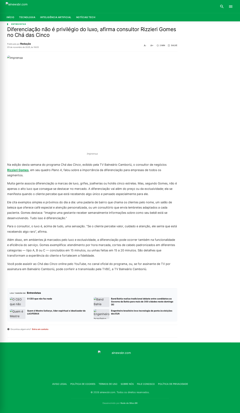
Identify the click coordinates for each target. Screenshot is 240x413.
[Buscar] (221, 6)
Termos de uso (108, 384)
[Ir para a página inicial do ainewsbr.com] (26, 6)
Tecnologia (27, 17)
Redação (25, 43)
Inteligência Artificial (55, 17)
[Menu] (230, 6)
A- (145, 45)
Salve (174, 45)
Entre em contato (40, 329)
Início (10, 17)
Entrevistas (18, 24)
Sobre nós (127, 384)
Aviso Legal (59, 384)
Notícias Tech (85, 17)
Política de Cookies (82, 384)
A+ (151, 45)
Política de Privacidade (173, 384)
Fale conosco (146, 384)
